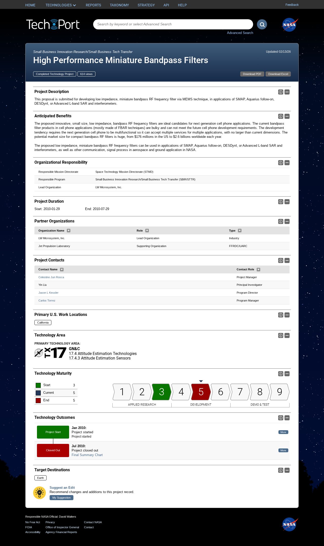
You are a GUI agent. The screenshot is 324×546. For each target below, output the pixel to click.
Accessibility (32, 532)
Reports (93, 5)
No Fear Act (32, 522)
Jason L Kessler (48, 292)
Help (182, 5)
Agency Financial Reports (61, 532)
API (166, 5)
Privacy (50, 522)
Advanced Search (240, 33)
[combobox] (173, 24)
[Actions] (68, 230)
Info (280, 92)
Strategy (146, 5)
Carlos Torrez (46, 300)
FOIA (28, 527)
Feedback (292, 5)
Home (30, 5)
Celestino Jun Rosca (51, 277)
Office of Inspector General (62, 527)
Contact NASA (93, 522)
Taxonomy (119, 5)
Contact (89, 527)
